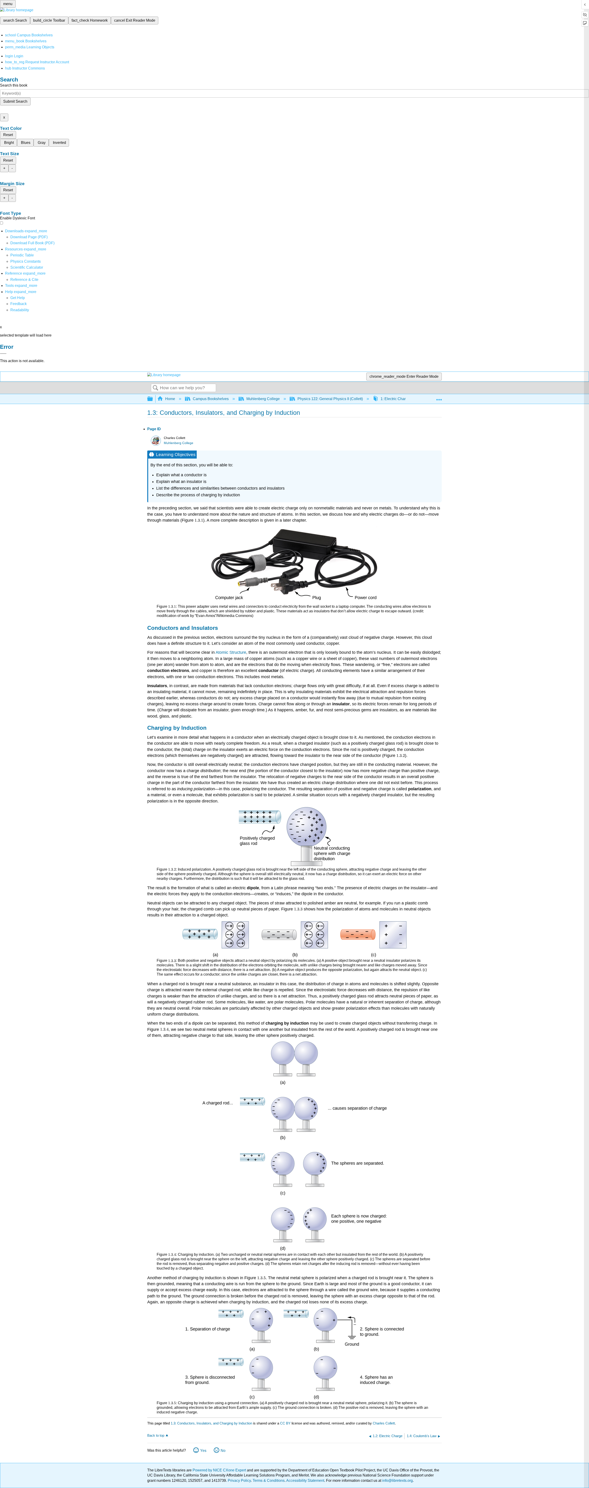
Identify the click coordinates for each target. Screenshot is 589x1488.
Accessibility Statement (305, 1480)
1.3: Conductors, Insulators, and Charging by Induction (211, 1423)
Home (170, 399)
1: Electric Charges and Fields (405, 399)
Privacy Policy (239, 1480)
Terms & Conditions (269, 1480)
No (223, 1451)
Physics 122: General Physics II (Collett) (330, 399)
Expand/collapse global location (439, 397)
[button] (18, 304)
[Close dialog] (3, 353)
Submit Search (15, 101)
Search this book (13, 85)
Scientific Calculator (26, 267)
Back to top (155, 1435)
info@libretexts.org (397, 1480)
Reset (8, 135)
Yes (203, 1451)
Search (155, 388)
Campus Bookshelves (211, 399)
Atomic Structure (231, 652)
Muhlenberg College (263, 399)
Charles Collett (384, 1423)
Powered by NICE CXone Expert (220, 1470)
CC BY (286, 1423)
